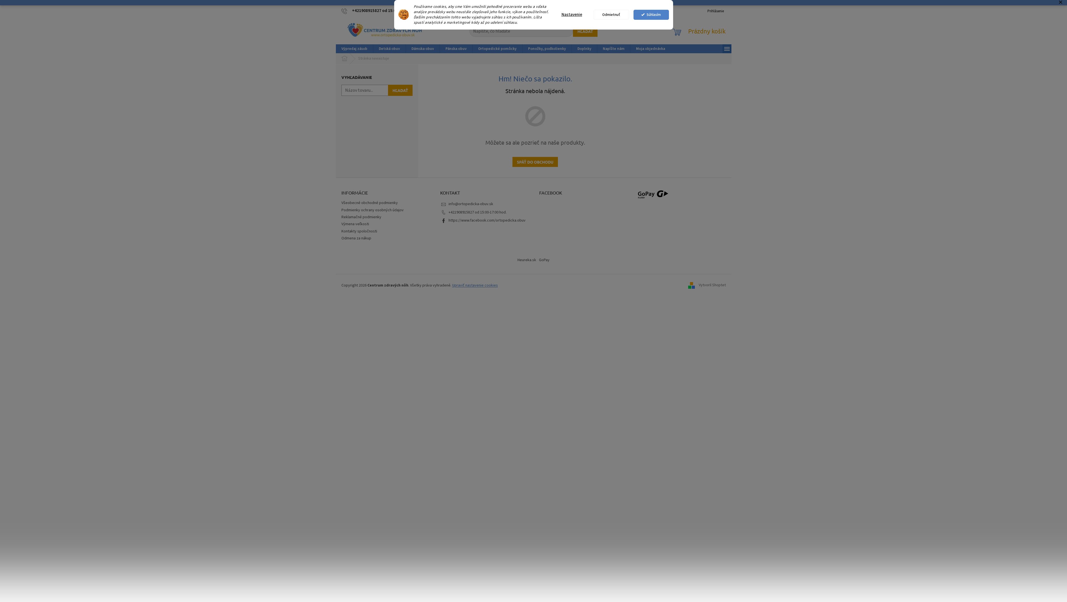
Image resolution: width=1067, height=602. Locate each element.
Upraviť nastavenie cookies (475, 285)
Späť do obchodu (535, 161)
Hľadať (585, 31)
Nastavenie (572, 15)
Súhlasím (654, 14)
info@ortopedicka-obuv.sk (471, 204)
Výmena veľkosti (355, 224)
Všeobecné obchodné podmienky (369, 203)
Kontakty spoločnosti (359, 231)
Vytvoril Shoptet (712, 285)
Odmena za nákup (356, 238)
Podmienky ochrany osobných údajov (372, 210)
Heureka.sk (526, 260)
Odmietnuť (611, 14)
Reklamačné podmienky (361, 217)
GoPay (544, 260)
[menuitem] (354, 48)
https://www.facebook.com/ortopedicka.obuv (487, 220)
